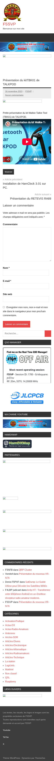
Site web (7, 294)
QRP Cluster (25, 570)
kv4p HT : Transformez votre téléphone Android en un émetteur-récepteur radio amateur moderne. (27, 594)
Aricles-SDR (11, 637)
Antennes (10, 633)
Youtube (8, 730)
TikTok (6, 737)
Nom (6, 268)
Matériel (8, 172)
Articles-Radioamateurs (17, 653)
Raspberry (10, 681)
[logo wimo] (26, 462)
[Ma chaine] (27, 427)
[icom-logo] (10, 499)
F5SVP (9, 24)
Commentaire (10, 224)
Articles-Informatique (15, 649)
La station (10, 661)
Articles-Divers (12, 641)
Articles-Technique (14, 657)
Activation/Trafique (14, 621)
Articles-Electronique (15, 645)
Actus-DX (10, 625)
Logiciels (9, 665)
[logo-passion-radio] (22, 101)
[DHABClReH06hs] (27, 549)
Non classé (11, 673)
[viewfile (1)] (27, 531)
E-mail (7, 281)
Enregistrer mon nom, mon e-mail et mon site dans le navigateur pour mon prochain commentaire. (25, 311)
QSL (7, 677)
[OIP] (27, 512)
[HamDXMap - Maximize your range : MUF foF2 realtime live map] (17, 447)
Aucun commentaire (14, 95)
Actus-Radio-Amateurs (16, 629)
